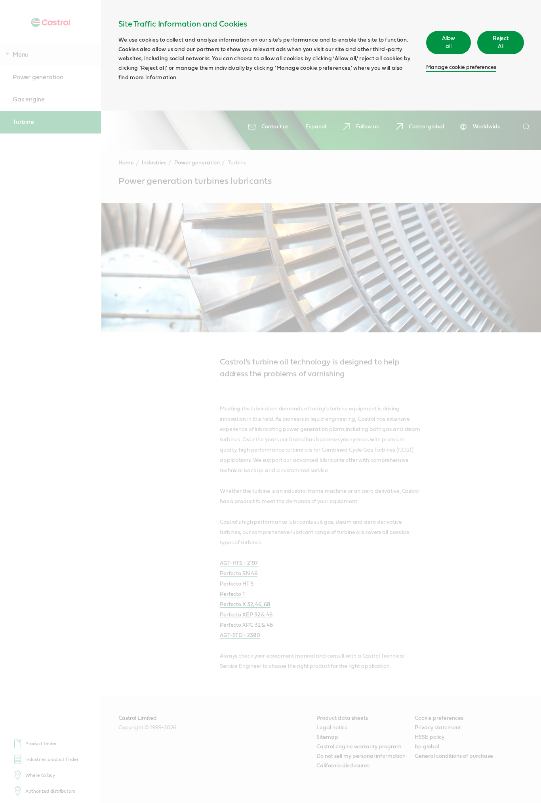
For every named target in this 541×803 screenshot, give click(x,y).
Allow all (448, 42)
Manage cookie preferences (461, 67)
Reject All (501, 42)
